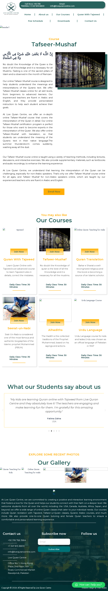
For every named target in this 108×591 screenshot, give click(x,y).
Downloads (64, 21)
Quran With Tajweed (88, 14)
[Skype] (101, 4)
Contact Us (90, 21)
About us (43, 14)
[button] (54, 192)
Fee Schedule (35, 21)
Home (27, 14)
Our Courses (63, 14)
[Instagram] (98, 4)
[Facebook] (94, 4)
